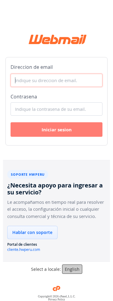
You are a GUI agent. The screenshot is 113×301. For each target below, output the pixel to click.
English (72, 269)
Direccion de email (32, 67)
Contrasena (24, 97)
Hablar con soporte (32, 232)
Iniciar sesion (57, 129)
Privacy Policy (56, 299)
